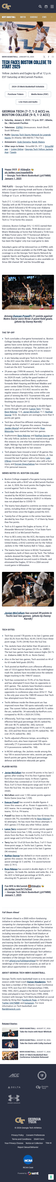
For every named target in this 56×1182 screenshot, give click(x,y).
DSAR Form (39, 1139)
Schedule (34, 17)
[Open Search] (40, 6)
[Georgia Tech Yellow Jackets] (6, 6)
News (53, 17)
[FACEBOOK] (48, 57)
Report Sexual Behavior (28, 1147)
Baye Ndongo (11, 412)
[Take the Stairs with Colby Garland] (10, 1043)
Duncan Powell (21, 316)
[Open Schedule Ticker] (46, 6)
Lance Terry (35, 409)
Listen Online (17, 149)
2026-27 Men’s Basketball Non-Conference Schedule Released (34, 1056)
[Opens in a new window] (14, 1075)
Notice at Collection (34, 1143)
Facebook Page (29, 1000)
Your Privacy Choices (14, 1143)
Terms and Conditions (21, 1139)
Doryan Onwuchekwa (25, 464)
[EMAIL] (53, 57)
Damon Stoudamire (36, 982)
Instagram (29, 1003)
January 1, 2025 (13, 178)
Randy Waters (38, 142)
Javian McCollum (31, 412)
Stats (44, 17)
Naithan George (42, 435)
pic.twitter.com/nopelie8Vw (19, 172)
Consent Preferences (35, 1135)
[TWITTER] (44, 57)
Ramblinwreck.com (11, 1009)
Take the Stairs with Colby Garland (35, 1043)
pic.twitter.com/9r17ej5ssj (18, 889)
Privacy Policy (17, 1135)
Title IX (49, 1143)
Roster (23, 17)
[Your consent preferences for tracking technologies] (51, 1177)
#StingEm (25, 169)
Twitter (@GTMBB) (11, 1003)
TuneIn (13, 152)
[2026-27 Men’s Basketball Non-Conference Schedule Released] (10, 1055)
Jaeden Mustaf (12, 428)
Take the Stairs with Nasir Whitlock (35, 1032)
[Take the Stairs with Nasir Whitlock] (10, 1032)
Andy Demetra (24, 142)
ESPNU (19, 127)
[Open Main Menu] (52, 6)
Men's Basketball (10, 57)
